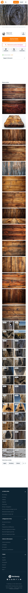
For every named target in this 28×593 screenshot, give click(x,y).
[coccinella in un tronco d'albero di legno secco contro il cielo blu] (8, 498)
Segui (23, 34)
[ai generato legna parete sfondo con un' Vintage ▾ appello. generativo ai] (13, 91)
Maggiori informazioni (7, 57)
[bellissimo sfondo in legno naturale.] (8, 543)
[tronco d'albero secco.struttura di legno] (8, 452)
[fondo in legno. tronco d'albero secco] (8, 434)
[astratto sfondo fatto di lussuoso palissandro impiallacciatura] (13, 106)
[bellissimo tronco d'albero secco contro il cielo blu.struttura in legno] (8, 479)
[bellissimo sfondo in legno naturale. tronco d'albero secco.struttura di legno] (8, 379)
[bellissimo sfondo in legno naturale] (8, 525)
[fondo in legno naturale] (8, 552)
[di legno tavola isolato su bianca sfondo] (13, 121)
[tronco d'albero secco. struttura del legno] (8, 370)
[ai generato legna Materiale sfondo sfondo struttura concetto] (13, 136)
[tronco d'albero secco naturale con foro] (8, 361)
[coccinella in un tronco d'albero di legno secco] (8, 489)
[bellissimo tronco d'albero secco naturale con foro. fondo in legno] (8, 388)
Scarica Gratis (14, 39)
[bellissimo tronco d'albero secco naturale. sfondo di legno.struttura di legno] (8, 343)
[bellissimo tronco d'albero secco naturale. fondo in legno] (8, 334)
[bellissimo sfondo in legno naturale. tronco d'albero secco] (8, 571)
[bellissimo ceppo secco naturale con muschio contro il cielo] (8, 352)
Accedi (21, 2)
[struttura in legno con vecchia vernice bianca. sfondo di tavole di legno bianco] (8, 580)
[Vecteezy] (2, 2)
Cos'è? (12, 54)
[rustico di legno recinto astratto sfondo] (13, 168)
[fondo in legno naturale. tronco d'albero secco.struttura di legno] (8, 507)
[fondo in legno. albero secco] (8, 407)
